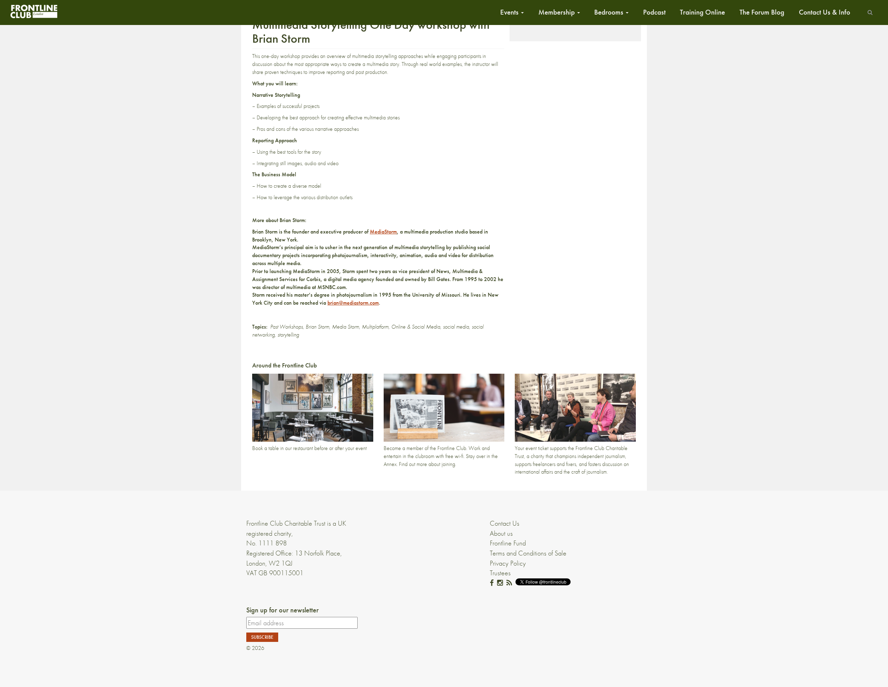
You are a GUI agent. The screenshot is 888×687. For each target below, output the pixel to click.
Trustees (500, 572)
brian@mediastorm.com (353, 302)
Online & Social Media (415, 326)
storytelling (288, 334)
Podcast (654, 12)
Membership (557, 12)
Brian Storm (317, 326)
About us (501, 533)
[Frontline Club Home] (34, 11)
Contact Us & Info (824, 12)
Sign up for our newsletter (282, 609)
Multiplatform (375, 326)
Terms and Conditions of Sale (528, 553)
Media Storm (345, 326)
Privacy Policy (508, 563)
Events (510, 12)
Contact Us (504, 523)
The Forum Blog (762, 12)
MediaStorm (383, 231)
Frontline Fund (508, 543)
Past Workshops (286, 326)
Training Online (702, 12)
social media (456, 326)
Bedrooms (609, 12)
